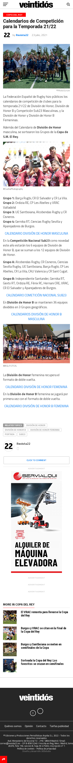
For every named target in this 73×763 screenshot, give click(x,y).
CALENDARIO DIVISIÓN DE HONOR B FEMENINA (36, 406)
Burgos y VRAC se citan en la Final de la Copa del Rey (43, 629)
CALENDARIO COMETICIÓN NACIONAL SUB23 (36, 295)
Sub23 (22, 434)
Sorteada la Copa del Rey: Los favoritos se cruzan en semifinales (42, 662)
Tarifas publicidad (59, 726)
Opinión (29, 726)
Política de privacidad (46, 748)
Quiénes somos (13, 726)
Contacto (41, 726)
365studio (46, 751)
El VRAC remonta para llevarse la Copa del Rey (44, 613)
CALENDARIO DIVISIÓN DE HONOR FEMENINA (36, 386)
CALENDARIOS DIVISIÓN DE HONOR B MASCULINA (36, 316)
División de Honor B (15, 429)
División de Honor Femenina (45, 429)
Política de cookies (25, 748)
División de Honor (35, 425)
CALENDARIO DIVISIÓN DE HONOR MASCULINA (36, 233)
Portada (9, 434)
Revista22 (22, 35)
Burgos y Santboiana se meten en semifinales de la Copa (41, 645)
